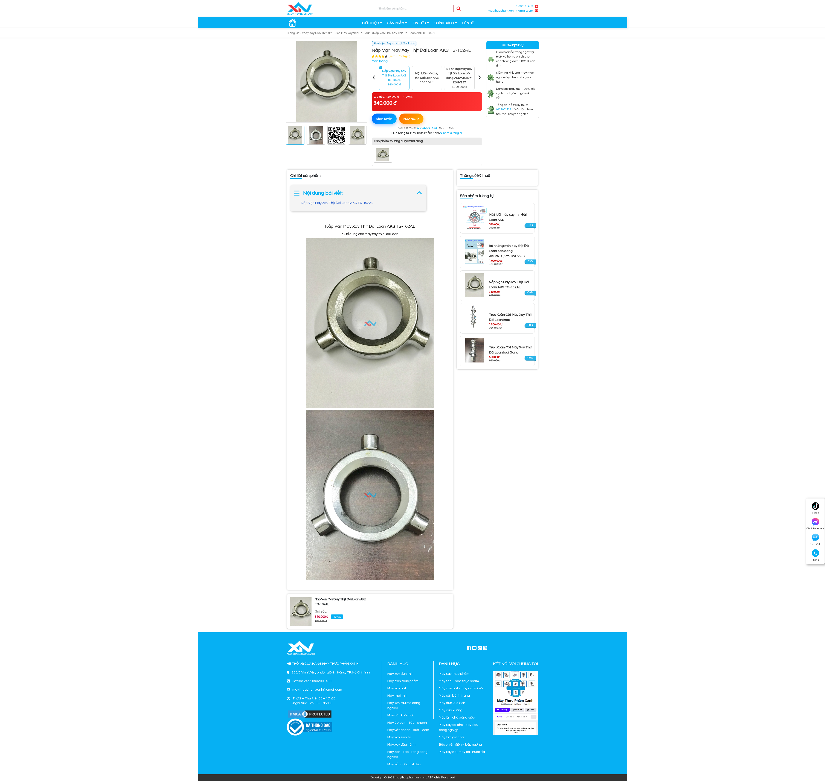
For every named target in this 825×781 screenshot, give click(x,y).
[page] (469, 647)
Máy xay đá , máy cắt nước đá (462, 752)
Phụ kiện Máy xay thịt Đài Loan (350, 33)
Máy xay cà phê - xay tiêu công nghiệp (458, 727)
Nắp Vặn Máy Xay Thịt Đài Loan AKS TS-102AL (337, 203)
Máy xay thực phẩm (454, 673)
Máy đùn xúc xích (452, 703)
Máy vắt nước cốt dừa (404, 764)
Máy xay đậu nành (401, 744)
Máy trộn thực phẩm (403, 681)
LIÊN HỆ (468, 23)
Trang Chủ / (295, 33)
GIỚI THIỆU (370, 23)
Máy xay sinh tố (399, 737)
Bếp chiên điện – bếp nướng (460, 744)
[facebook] (515, 702)
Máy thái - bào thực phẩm (459, 681)
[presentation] (374, 78)
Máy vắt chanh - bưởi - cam (408, 730)
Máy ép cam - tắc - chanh (407, 722)
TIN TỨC (419, 23)
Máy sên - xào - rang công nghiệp (407, 754)
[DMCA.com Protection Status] (309, 714)
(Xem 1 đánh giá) (399, 56)
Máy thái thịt (397, 695)
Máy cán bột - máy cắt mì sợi (461, 688)
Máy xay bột (396, 688)
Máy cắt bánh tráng (454, 695)
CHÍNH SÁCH (444, 23)
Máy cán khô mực (400, 715)
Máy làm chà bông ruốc (457, 717)
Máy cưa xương (450, 710)
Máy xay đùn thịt (400, 673)
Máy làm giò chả (451, 737)
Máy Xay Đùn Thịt (315, 33)
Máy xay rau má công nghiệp (403, 705)
